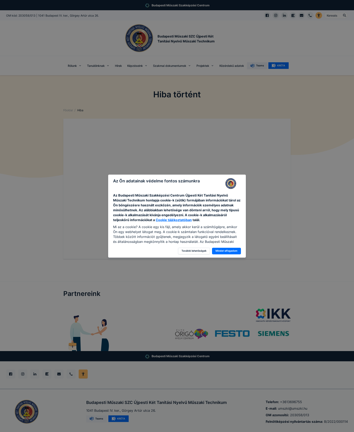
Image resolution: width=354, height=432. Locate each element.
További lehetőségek (194, 250)
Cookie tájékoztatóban (174, 220)
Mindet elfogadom (226, 250)
